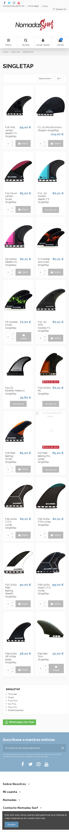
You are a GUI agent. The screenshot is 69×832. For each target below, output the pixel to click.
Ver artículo (51, 209)
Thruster (12, 694)
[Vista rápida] (23, 123)
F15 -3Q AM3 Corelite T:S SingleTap (44, 326)
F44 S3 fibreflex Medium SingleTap (15, 390)
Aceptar (11, 824)
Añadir (24, 143)
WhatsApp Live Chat (21, 722)
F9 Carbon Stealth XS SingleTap (11, 262)
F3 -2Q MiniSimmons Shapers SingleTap (50, 129)
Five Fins (12, 700)
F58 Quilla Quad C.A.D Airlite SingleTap (44, 589)
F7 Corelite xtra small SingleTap (44, 262)
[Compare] (18, 123)
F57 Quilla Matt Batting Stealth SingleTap (11, 590)
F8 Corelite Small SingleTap (11, 324)
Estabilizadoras (16, 710)
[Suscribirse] (62, 748)
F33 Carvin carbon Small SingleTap (11, 198)
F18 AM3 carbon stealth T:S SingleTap (11, 132)
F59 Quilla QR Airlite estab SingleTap (11, 658)
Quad (11, 697)
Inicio (45, 6)
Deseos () (60, 9)
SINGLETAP (13, 689)
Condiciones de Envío (14, 6)
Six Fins (12, 704)
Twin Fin (12, 707)
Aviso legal (33, 6)
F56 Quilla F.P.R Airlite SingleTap (44, 521)
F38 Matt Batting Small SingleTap (10, 457)
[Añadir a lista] (14, 123)
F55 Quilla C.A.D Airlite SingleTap (11, 523)
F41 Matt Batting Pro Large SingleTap (44, 457)
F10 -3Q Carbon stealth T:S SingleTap (43, 198)
